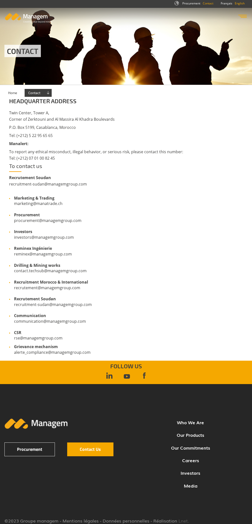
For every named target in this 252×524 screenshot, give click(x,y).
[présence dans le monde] (177, 4)
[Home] (28, 21)
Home (12, 93)
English (240, 3)
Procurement (191, 3)
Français (226, 3)
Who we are (190, 422)
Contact (208, 3)
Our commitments (190, 447)
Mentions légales (81, 520)
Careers (190, 460)
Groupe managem (39, 520)
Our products (190, 435)
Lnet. (183, 520)
